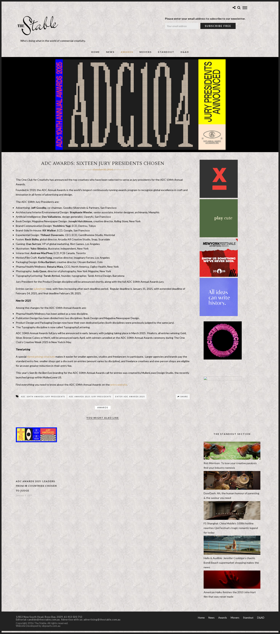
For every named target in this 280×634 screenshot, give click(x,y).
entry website (118, 384)
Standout (166, 52)
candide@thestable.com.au (43, 619)
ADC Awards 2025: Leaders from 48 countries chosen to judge (36, 486)
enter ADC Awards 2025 (130, 397)
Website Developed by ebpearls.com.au (38, 625)
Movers (145, 52)
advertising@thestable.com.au (101, 619)
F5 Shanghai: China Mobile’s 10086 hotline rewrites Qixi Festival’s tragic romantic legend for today (231, 528)
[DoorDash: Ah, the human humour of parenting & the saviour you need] (232, 488)
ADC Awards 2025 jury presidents (90, 397)
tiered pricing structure (40, 356)
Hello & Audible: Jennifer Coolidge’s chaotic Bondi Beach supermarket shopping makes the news (231, 562)
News (110, 52)
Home (95, 52)
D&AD (185, 52)
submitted (39, 288)
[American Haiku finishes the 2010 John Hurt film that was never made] (232, 587)
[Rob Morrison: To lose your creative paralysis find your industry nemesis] (232, 458)
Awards (127, 52)
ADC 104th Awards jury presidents (43, 397)
